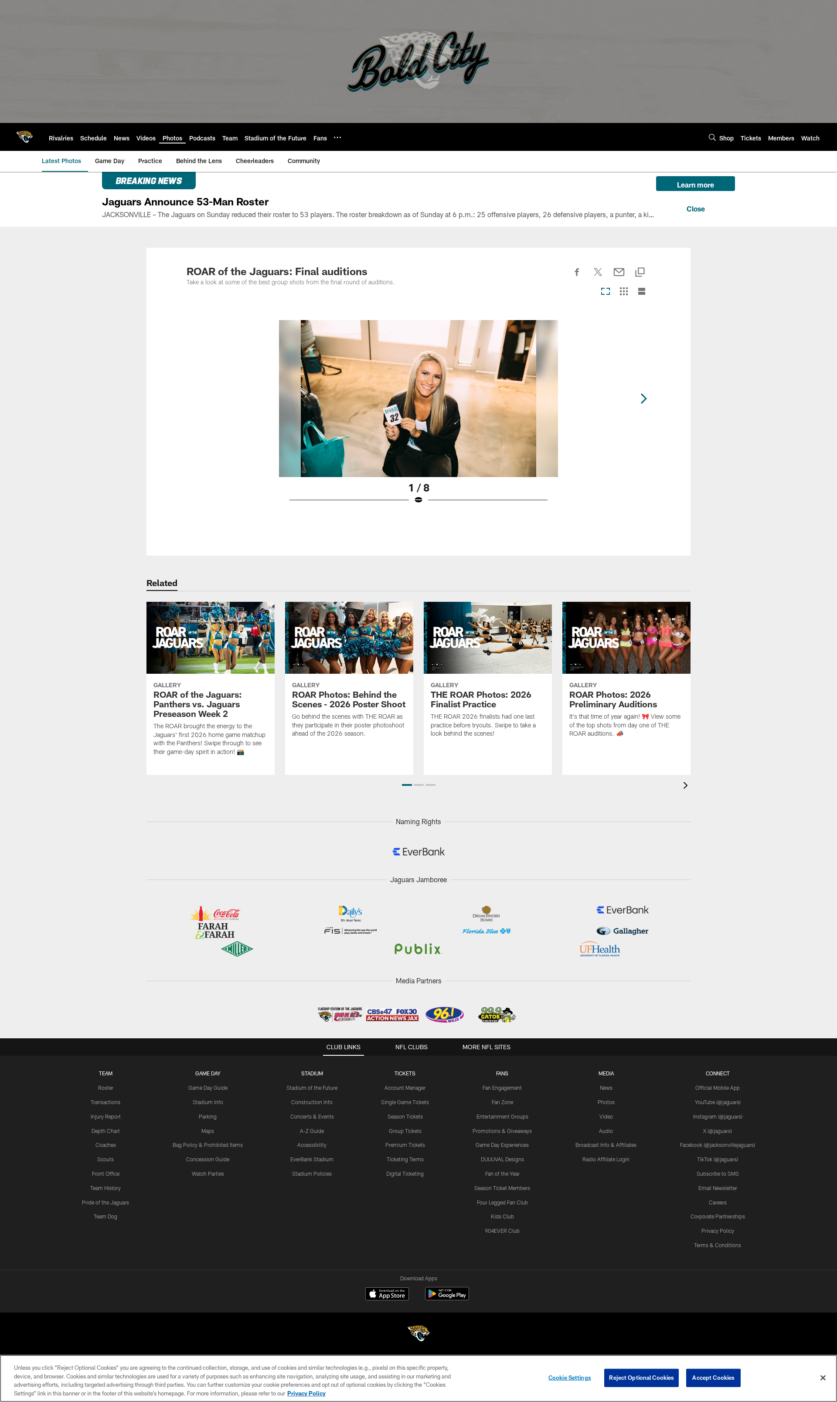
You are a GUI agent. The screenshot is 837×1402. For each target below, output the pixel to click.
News (606, 1088)
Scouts (105, 1159)
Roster (105, 1088)
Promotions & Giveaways (502, 1131)
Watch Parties (208, 1173)
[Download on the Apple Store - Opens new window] (387, 1294)
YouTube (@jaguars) (718, 1102)
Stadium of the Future (311, 1088)
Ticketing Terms (405, 1159)
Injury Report (106, 1116)
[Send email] (619, 277)
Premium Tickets (405, 1145)
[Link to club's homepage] (24, 136)
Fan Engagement (502, 1088)
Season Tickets (405, 1116)
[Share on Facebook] (577, 277)
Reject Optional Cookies (641, 1377)
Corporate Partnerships (718, 1216)
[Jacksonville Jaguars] (418, 1335)
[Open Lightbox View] (418, 417)
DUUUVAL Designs (502, 1159)
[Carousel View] (605, 292)
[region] (418, 1378)
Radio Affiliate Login (605, 1159)
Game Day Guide (208, 1088)
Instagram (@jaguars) (717, 1116)
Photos (606, 1102)
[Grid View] (623, 292)
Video (606, 1116)
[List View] (641, 292)
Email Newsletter (717, 1188)
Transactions (105, 1102)
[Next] (643, 398)
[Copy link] (640, 272)
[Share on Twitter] (598, 277)
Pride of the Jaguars (105, 1202)
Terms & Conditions (717, 1245)
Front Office (105, 1173)
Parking (208, 1116)
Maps (207, 1131)
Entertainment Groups (502, 1116)
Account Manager (404, 1088)
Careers (718, 1202)
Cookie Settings (569, 1377)
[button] (407, 785)
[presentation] (687, 786)
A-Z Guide (312, 1131)
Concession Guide (207, 1159)
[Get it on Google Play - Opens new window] (447, 1298)
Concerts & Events (312, 1116)
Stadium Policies (312, 1173)
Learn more (695, 185)
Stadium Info (208, 1102)
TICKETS (405, 1073)
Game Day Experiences (502, 1145)
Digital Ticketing (405, 1173)
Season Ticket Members (502, 1188)
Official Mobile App (717, 1088)
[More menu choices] (337, 137)
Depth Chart (106, 1131)
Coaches (105, 1145)
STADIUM (312, 1073)
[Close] (695, 207)
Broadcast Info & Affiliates (605, 1145)
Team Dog (105, 1216)
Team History (105, 1188)
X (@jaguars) (717, 1131)
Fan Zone (502, 1102)
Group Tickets (405, 1131)
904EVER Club (502, 1231)
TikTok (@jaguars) (717, 1159)
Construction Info (312, 1102)
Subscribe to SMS (718, 1173)
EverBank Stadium (311, 1159)
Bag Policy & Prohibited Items (208, 1145)
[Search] (712, 137)
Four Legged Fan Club (502, 1202)
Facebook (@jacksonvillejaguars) (717, 1145)
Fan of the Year (502, 1173)
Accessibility (312, 1145)
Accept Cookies (713, 1377)
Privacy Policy (717, 1231)
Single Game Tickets (405, 1102)
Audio (606, 1131)
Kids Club (502, 1216)
